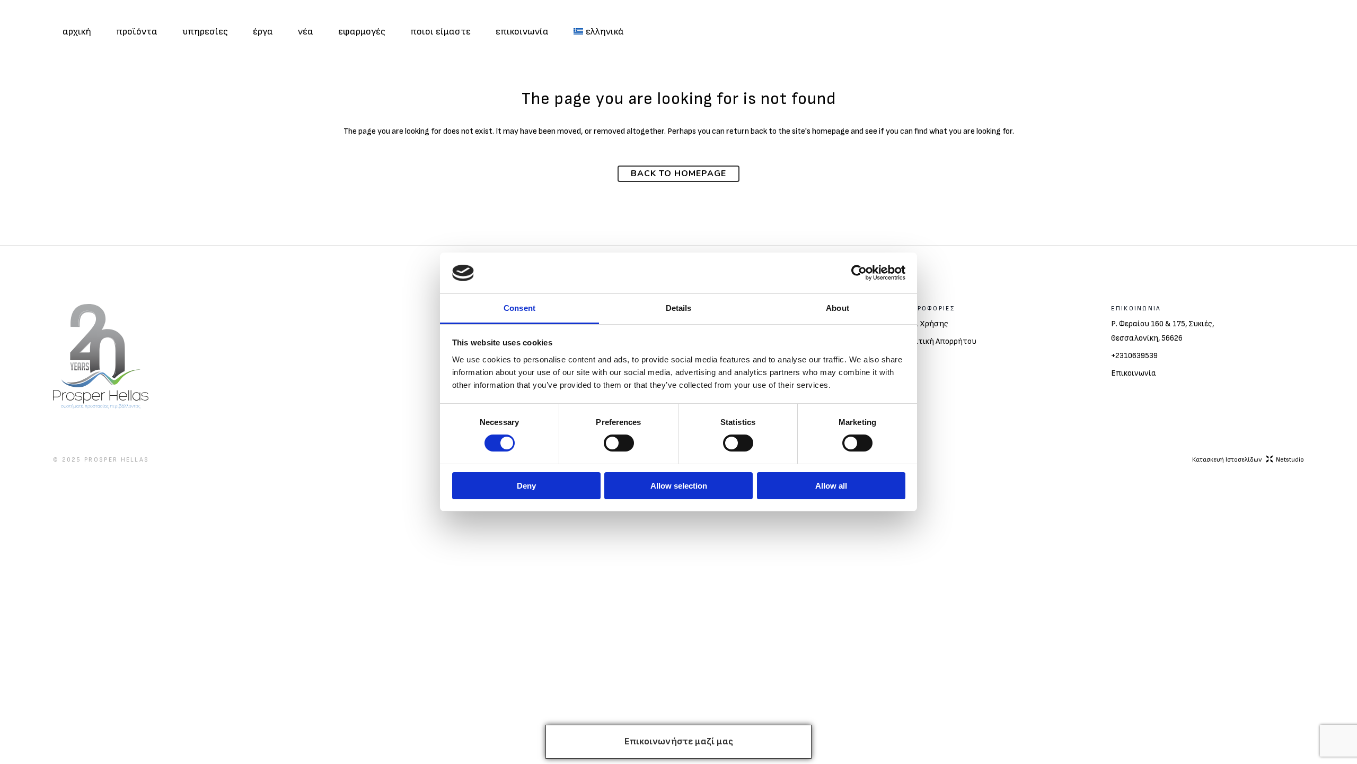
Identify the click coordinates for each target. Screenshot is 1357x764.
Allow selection (678, 485)
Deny (526, 485)
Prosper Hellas (116, 460)
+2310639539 (1134, 356)
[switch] (619, 443)
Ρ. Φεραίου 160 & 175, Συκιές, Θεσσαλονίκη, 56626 (1162, 331)
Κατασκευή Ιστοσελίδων (1248, 460)
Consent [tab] (519, 307)
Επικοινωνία (1133, 373)
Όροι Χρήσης (925, 324)
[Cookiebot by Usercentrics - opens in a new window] (859, 273)
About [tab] (837, 307)
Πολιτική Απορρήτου (939, 341)
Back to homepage (678, 173)
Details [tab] (679, 307)
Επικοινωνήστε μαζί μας (678, 741)
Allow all (831, 485)
